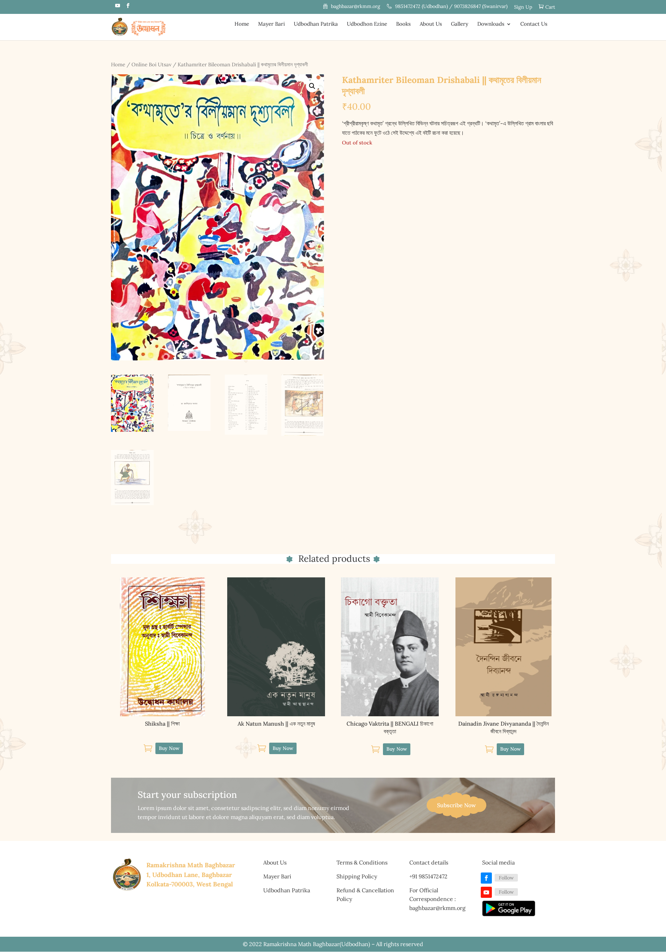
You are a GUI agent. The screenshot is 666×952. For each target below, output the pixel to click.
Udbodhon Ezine (367, 24)
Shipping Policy (356, 876)
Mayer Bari (271, 24)
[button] (312, 86)
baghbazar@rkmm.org (355, 6)
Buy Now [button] (169, 748)
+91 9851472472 (428, 876)
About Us (431, 24)
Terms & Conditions (361, 862)
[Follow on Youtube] (486, 892)
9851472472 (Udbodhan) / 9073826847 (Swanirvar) (451, 6)
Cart (550, 7)
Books (403, 24)
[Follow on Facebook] (486, 878)
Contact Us (533, 24)
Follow (506, 878)
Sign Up (523, 7)
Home (241, 24)
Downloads (490, 24)
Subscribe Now (456, 805)
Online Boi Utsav (151, 64)
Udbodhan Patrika (316, 24)
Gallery (459, 24)
